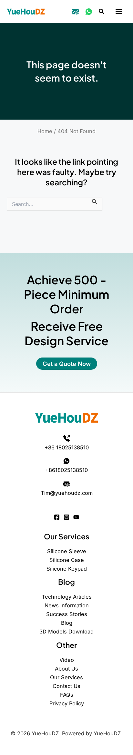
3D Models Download (66, 631)
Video (66, 660)
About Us (66, 668)
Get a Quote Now (67, 363)
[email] (75, 11)
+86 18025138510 (67, 447)
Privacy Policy (66, 703)
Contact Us (66, 686)
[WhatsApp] (88, 11)
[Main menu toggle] (119, 11)
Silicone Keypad (66, 568)
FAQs (66, 694)
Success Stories (66, 614)
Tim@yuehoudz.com (67, 493)
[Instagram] (66, 517)
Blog (66, 623)
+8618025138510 (66, 470)
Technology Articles (67, 596)
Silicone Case (66, 560)
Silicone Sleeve (66, 551)
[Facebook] (57, 517)
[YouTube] (76, 517)
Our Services (66, 677)
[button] (102, 11)
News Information (67, 605)
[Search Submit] (94, 201)
